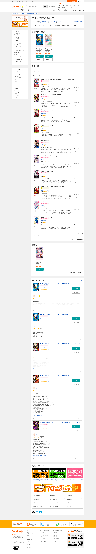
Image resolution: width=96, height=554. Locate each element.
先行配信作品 (16, 52)
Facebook (29, 549)
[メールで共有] (37, 513)
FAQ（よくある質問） (44, 540)
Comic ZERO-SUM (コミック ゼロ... (39, 262)
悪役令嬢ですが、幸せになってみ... (48, 49)
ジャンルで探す (17, 87)
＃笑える (39, 307)
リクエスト (42, 544)
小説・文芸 (53, 10)
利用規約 (55, 536)
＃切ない (38, 415)
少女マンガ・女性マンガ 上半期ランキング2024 (75, 480)
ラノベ (46, 10)
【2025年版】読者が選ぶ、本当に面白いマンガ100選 (57, 480)
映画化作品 (16, 40)
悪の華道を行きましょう (47, 110)
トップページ (29, 532)
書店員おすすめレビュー (19, 59)
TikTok (28, 546)
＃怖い (41, 415)
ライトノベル (17, 74)
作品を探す (42, 533)
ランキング (29, 536)
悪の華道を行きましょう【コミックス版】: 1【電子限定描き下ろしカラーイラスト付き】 (61, 344)
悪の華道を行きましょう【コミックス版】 (51, 94)
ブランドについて (56, 533)
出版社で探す (16, 95)
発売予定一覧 (16, 31)
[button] (40, 56)
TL (40, 10)
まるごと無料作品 (17, 43)
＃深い (34, 415)
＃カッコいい (44, 307)
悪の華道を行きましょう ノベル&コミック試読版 (53, 186)
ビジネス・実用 (18, 77)
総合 (15, 10)
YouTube (29, 547)
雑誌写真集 (65, 10)
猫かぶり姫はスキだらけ (47, 171)
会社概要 (55, 532)
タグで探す (16, 88)
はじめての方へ (75, 10)
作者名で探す (16, 92)
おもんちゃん (38, 388)
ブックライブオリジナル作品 (19, 50)
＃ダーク (35, 307)
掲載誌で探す (16, 93)
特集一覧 (15, 54)
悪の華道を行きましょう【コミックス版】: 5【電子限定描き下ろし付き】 (57, 376)
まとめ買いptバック (18, 46)
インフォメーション (44, 541)
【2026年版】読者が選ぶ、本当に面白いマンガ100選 (40, 480)
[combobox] (36, 6)
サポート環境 (42, 538)
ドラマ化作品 (16, 38)
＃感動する (35, 455)
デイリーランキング (18, 34)
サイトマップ (56, 543)
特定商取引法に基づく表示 (58, 540)
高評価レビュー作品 (18, 61)
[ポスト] (33, 512)
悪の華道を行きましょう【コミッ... (39, 49)
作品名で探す (16, 90)
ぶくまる (15, 63)
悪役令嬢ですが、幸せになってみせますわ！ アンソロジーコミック (57, 21)
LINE (28, 541)
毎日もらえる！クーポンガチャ (20, 48)
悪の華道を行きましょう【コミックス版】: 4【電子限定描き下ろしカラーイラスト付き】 (61, 422)
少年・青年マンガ (21, 10)
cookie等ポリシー (56, 541)
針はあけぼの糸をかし (46, 217)
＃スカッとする (45, 455)
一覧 (81, 280)
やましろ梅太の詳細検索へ (77, 239)
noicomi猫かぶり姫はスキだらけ (49, 156)
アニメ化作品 (16, 37)
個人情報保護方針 (56, 538)
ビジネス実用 (59, 10)
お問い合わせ (42, 543)
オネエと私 (44, 201)
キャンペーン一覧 (17, 56)
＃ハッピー (35, 368)
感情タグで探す (17, 97)
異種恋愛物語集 (45, 140)
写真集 (16, 81)
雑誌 (15, 79)
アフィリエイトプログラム (45, 546)
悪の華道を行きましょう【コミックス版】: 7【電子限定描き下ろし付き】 (57, 284)
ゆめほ (37, 296)
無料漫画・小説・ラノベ (32, 533)
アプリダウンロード (44, 535)
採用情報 (55, 535)
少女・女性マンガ (28, 10)
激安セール (16, 44)
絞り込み (26, 6)
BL (34, 10)
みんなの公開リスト (18, 58)
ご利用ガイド (81, 10)
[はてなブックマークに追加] (40, 513)
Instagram (29, 544)
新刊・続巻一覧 (17, 33)
